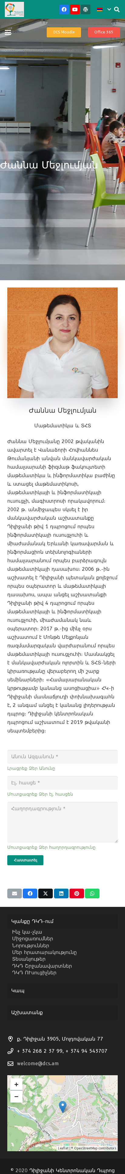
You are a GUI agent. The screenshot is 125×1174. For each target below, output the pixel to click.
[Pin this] (76, 893)
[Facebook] (64, 9)
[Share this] (30, 893)
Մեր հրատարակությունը (44, 952)
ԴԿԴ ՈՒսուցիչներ (34, 973)
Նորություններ (30, 945)
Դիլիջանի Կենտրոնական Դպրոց (72, 1170)
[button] (104, 9)
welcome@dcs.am (38, 1063)
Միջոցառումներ (32, 939)
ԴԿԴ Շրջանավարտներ (42, 966)
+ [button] (16, 1084)
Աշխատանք (27, 1012)
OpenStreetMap (85, 1148)
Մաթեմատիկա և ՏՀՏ (62, 426)
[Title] (85, 9)
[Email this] (14, 893)
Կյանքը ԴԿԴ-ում (32, 921)
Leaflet (63, 1148)
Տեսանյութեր (29, 959)
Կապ (18, 990)
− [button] (16, 1096)
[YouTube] (75, 9)
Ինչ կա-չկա (27, 932)
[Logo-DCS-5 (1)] (14, 9)
